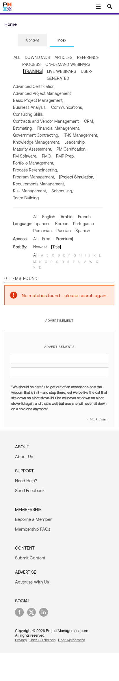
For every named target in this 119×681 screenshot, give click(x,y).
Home (10, 24)
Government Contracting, (36, 135)
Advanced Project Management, (42, 93)
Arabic (66, 216)
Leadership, (74, 142)
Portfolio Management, (33, 162)
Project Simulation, (77, 176)
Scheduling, (62, 190)
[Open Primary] (98, 6)
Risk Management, (30, 190)
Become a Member (33, 519)
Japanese (42, 223)
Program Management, (34, 176)
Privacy (21, 639)
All (35, 216)
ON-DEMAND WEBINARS (67, 64)
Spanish (82, 230)
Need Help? (26, 480)
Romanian (42, 230)
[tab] (32, 40)
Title (56, 246)
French (84, 216)
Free (46, 238)
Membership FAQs (32, 529)
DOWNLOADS (37, 57)
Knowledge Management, (36, 142)
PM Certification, (71, 149)
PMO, (46, 155)
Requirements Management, (39, 183)
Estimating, (23, 128)
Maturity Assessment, (32, 149)
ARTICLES (63, 57)
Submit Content (30, 557)
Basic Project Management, (38, 100)
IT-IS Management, (81, 135)
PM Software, (25, 155)
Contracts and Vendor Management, (46, 121)
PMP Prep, (65, 155)
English (48, 216)
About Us (24, 456)
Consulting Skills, (28, 114)
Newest (40, 246)
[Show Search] (109, 6)
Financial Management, (58, 128)
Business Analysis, (30, 107)
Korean (61, 223)
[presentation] (32, 40)
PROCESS (31, 64)
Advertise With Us (32, 581)
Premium (64, 238)
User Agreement (71, 639)
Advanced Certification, (34, 86)
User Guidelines (42, 639)
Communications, (67, 107)
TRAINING (33, 71)
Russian (63, 230)
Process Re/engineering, (35, 169)
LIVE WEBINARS (61, 71)
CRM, (89, 121)
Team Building (26, 197)
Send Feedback (30, 490)
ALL (17, 57)
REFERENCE (88, 57)
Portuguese (83, 223)
